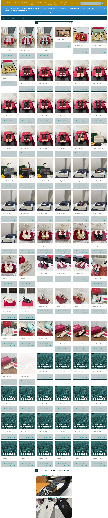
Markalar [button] (10, 2)
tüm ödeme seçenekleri (62, 8)
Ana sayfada (9, 10)
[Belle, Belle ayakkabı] (9, 37)
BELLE (8, 18)
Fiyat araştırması (7, 55)
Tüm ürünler (32, 3)
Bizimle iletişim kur (25, 3)
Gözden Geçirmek (56, 3)
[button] (11, 57)
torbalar (24, 18)
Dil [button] (78, 3)
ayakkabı (15, 18)
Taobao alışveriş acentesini (76, 8)
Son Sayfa (46, 23)
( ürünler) (64, 3)
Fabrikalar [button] (40, 2)
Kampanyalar (48, 4)
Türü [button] (18, 2)
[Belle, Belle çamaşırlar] (63, 32)
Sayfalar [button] (72, 3)
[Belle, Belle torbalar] (99, 135)
